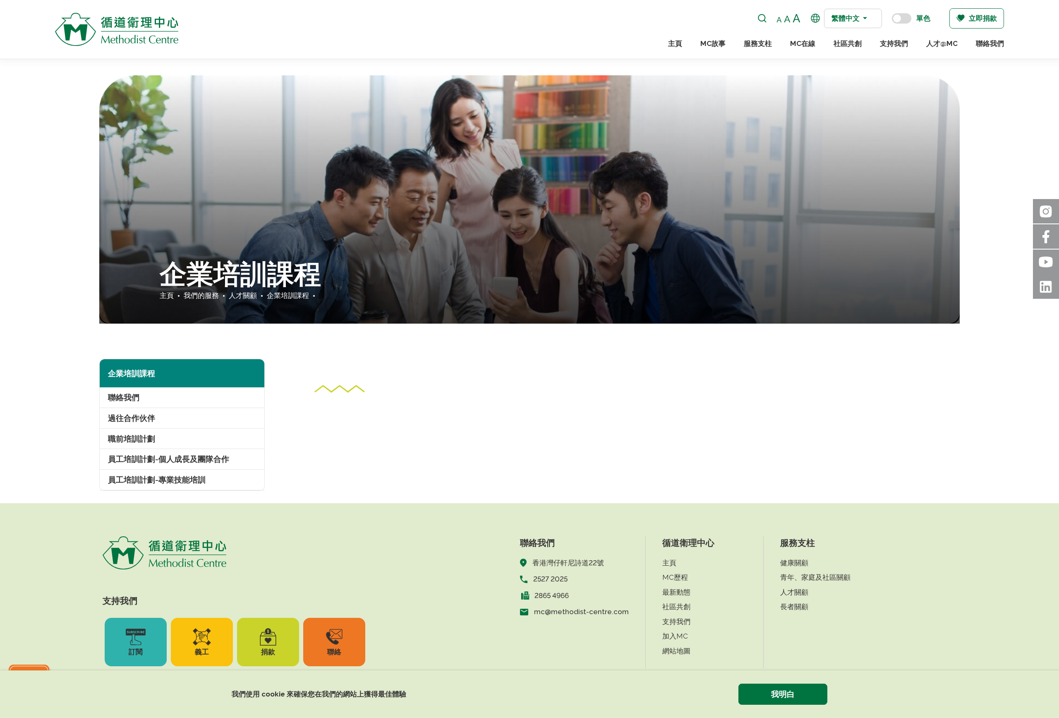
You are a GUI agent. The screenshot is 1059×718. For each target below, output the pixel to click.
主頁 (675, 43)
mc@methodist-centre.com (581, 612)
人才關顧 (243, 295)
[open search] (762, 18)
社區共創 (848, 43)
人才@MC (942, 43)
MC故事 (713, 43)
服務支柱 (758, 43)
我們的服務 (201, 295)
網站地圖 (676, 651)
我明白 (783, 694)
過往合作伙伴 (131, 418)
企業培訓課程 (288, 295)
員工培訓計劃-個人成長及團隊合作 (168, 458)
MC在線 (802, 43)
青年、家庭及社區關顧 (815, 577)
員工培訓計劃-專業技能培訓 (157, 479)
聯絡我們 (990, 43)
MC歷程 (675, 577)
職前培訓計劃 (131, 438)
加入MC (675, 636)
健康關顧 (794, 563)
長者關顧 (794, 607)
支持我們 (894, 43)
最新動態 (676, 592)
